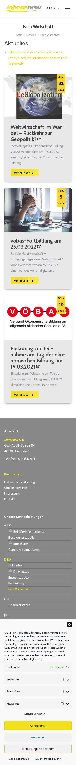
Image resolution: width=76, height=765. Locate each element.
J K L (6, 615)
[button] (69, 624)
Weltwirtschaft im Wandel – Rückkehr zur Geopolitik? (38, 133)
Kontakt (9, 499)
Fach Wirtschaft (19, 589)
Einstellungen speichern (38, 749)
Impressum (12, 493)
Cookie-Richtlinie (19, 758)
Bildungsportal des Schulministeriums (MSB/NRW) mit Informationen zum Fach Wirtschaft (38, 58)
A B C (7, 525)
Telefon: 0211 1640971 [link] (19, 459)
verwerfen (38, 737)
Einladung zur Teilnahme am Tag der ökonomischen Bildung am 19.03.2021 (38, 357)
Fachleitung (16, 583)
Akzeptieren (38, 725)
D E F (7, 559)
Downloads (21, 572)
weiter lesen (22, 173)
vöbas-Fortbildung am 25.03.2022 (36, 244)
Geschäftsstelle (19, 605)
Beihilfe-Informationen (29, 532)
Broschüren (21, 544)
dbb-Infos (15, 565)
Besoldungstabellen (22, 537)
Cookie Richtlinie (15, 488)
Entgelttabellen (19, 577)
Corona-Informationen (24, 550)
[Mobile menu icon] (67, 8)
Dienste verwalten (34, 713)
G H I (7, 599)
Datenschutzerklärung (48, 758)
